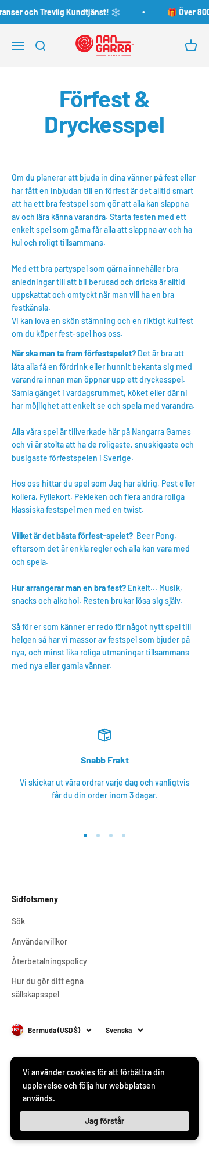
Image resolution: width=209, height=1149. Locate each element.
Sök (18, 921)
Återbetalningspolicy (49, 961)
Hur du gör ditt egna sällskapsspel (48, 987)
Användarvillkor (39, 941)
